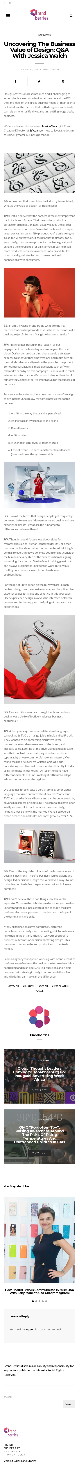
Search (8, 1397)
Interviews (44, 35)
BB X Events (12, 1451)
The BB (8, 1444)
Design (44, 986)
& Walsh (35, 130)
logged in (31, 1329)
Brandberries (39, 1035)
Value (40, 990)
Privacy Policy (14, 1454)
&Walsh (14, 986)
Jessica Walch (50, 126)
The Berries (12, 1448)
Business (29, 986)
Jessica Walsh (61, 986)
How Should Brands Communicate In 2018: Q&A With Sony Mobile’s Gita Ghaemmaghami (39, 1291)
